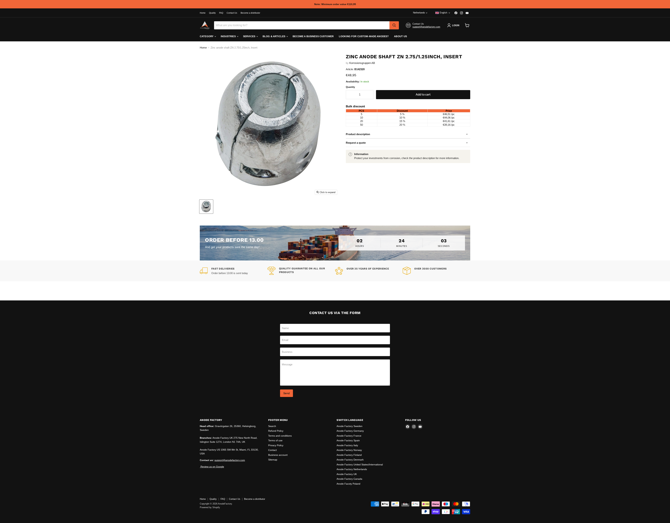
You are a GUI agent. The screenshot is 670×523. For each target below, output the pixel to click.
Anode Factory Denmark (350, 459)
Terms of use (275, 440)
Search (272, 426)
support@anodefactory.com (426, 26)
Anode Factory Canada (349, 478)
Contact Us (232, 13)
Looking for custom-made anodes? (364, 36)
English (443, 12)
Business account (278, 455)
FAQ (221, 13)
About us (400, 36)
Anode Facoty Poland (348, 483)
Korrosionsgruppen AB (362, 62)
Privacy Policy (275, 445)
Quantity (350, 87)
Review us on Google (212, 466)
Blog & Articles (274, 36)
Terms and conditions (280, 435)
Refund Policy (275, 430)
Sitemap (272, 459)
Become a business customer (313, 36)
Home (203, 13)
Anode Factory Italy (347, 445)
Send (286, 393)
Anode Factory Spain (348, 440)
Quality (212, 13)
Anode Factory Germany (350, 430)
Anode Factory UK (347, 474)
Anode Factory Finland (349, 455)
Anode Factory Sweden (349, 426)
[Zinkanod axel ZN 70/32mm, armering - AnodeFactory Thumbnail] (206, 206)
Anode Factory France (349, 435)
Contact (272, 450)
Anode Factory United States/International (360, 464)
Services (249, 36)
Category (207, 36)
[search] (394, 25)
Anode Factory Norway (349, 450)
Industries (228, 36)
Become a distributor (250, 13)
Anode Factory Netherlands (352, 469)
